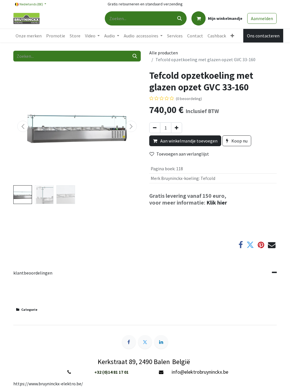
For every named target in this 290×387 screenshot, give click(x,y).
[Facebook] (240, 245)
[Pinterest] (261, 245)
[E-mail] (272, 245)
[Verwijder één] (154, 127)
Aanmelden (262, 18)
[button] (23, 126)
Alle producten (163, 53)
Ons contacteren (263, 36)
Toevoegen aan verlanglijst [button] (182, 154)
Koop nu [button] (239, 141)
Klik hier (216, 202)
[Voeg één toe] (176, 127)
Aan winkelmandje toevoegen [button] (188, 141)
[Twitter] (250, 245)
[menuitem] (28, 35)
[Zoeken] (179, 18)
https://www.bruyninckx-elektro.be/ (48, 383)
